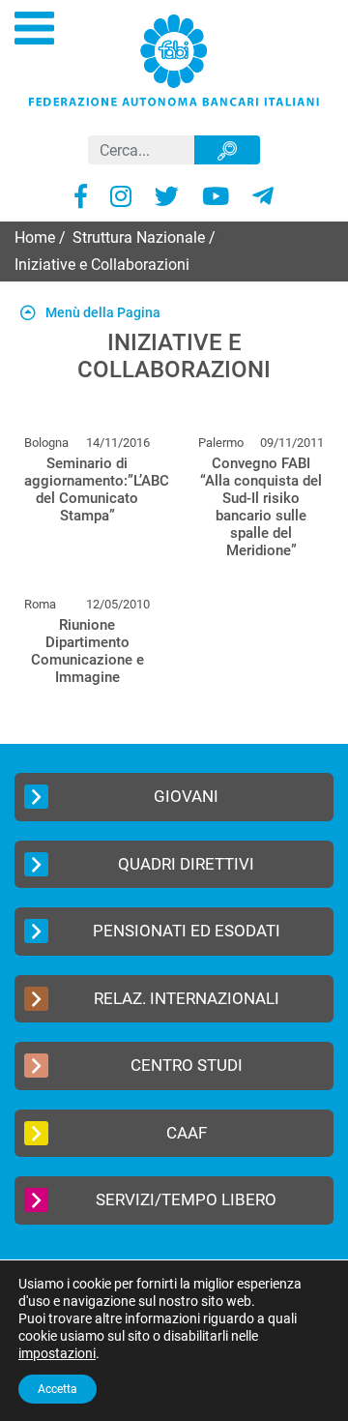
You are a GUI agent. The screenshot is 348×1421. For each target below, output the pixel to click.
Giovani (186, 796)
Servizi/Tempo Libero (186, 1199)
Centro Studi (186, 1065)
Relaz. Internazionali (186, 998)
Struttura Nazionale (138, 237)
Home (34, 237)
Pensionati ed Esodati (186, 930)
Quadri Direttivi (186, 863)
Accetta (57, 1389)
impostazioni (57, 1353)
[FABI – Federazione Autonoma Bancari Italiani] (174, 59)
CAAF (186, 1132)
